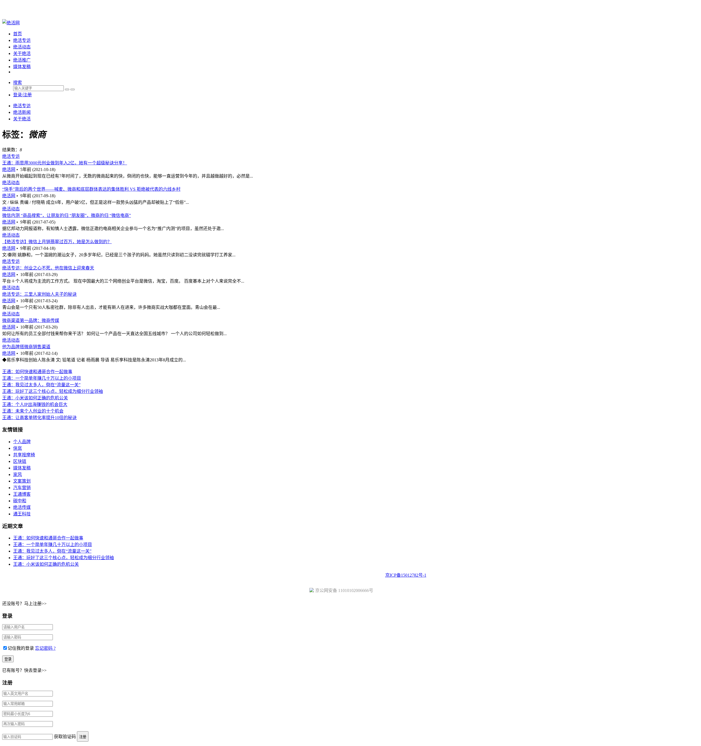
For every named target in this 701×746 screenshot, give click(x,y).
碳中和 (19, 500)
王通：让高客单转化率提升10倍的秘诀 (39, 417)
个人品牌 (22, 441)
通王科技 (22, 514)
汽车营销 (22, 487)
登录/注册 (22, 94)
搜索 (17, 82)
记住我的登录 (21, 648)
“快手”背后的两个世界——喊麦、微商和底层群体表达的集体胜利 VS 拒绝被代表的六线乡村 (91, 189)
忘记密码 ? (45, 648)
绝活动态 (22, 47)
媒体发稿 (22, 66)
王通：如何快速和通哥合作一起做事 (37, 371)
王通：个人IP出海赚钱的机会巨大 (34, 404)
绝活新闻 (22, 112)
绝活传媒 (22, 507)
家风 (17, 474)
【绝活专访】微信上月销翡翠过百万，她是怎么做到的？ (57, 241)
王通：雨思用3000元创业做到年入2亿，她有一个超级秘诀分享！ (64, 163)
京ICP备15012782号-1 (405, 575)
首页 (17, 33)
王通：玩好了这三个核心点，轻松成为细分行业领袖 (52, 391)
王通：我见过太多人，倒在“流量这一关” (41, 384)
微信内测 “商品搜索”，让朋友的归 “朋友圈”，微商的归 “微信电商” (66, 215)
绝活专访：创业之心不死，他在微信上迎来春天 (48, 268)
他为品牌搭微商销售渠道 (26, 346)
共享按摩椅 (24, 454)
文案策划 (22, 481)
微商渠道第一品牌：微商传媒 (30, 320)
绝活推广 (22, 60)
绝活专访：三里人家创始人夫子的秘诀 (39, 294)
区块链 (19, 461)
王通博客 (22, 494)
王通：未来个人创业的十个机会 (33, 411)
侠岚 (17, 448)
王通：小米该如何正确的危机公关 (35, 398)
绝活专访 (22, 40)
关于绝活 (22, 53)
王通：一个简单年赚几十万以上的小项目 (41, 378)
